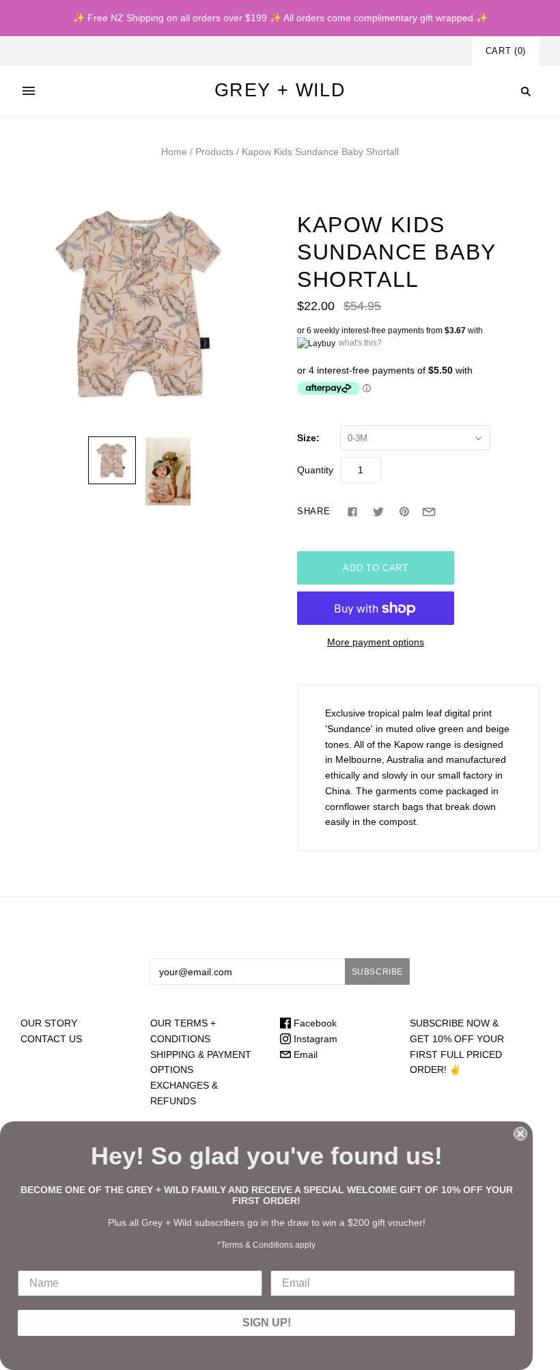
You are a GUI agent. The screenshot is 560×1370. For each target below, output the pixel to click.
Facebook (314, 1023)
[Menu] (28, 91)
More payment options (375, 642)
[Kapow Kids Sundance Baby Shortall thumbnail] (112, 460)
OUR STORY (48, 1023)
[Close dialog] (520, 1134)
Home (174, 151)
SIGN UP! (266, 1322)
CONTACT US (51, 1038)
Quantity (315, 469)
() (506, 51)
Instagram (314, 1038)
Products (214, 151)
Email (304, 1054)
